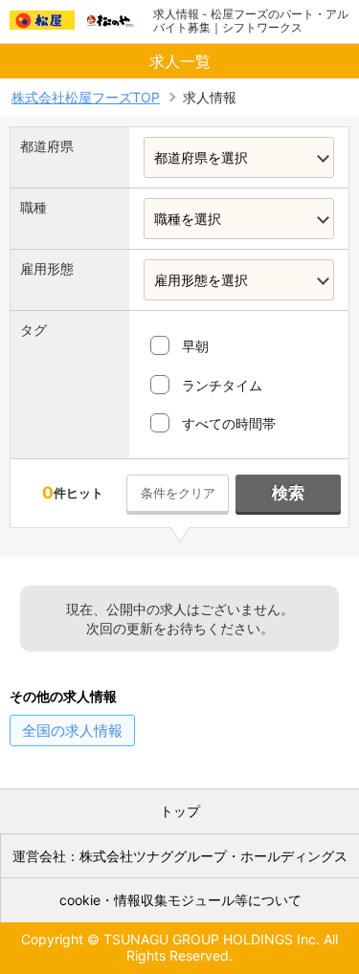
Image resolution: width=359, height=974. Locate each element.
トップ (180, 811)
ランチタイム (222, 385)
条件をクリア (178, 492)
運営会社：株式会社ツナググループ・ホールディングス (180, 856)
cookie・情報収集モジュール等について (180, 900)
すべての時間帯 (229, 423)
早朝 (195, 346)
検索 (288, 492)
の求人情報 (72, 730)
